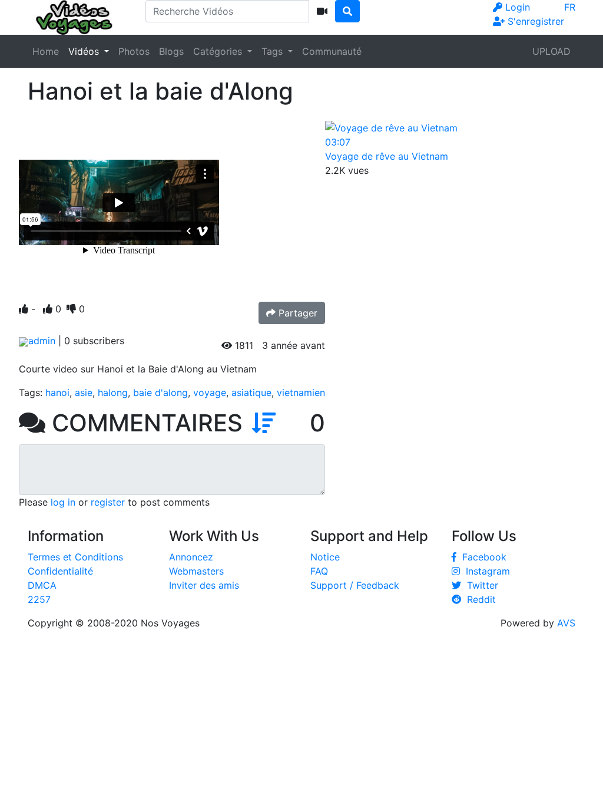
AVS (566, 623)
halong (113, 392)
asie (83, 392)
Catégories (219, 51)
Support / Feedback (354, 585)
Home (45, 51)
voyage (209, 392)
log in (63, 502)
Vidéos (85, 51)
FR (569, 7)
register (108, 502)
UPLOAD (551, 51)
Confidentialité (60, 571)
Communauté (332, 51)
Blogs (171, 51)
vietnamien (301, 392)
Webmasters (196, 571)
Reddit (478, 599)
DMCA (42, 585)
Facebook (481, 557)
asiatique (251, 392)
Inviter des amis (204, 585)
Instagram (485, 571)
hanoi (57, 392)
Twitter (479, 585)
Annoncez (191, 557)
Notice (325, 557)
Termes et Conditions (75, 557)
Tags (273, 51)
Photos (134, 51)
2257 (39, 599)
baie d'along (160, 392)
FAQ (319, 571)
